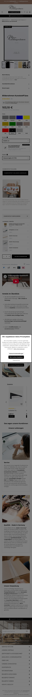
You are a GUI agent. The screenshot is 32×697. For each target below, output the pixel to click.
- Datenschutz (16, 360)
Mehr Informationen (19, 349)
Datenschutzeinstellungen (16, 353)
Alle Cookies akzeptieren (16, 357)
